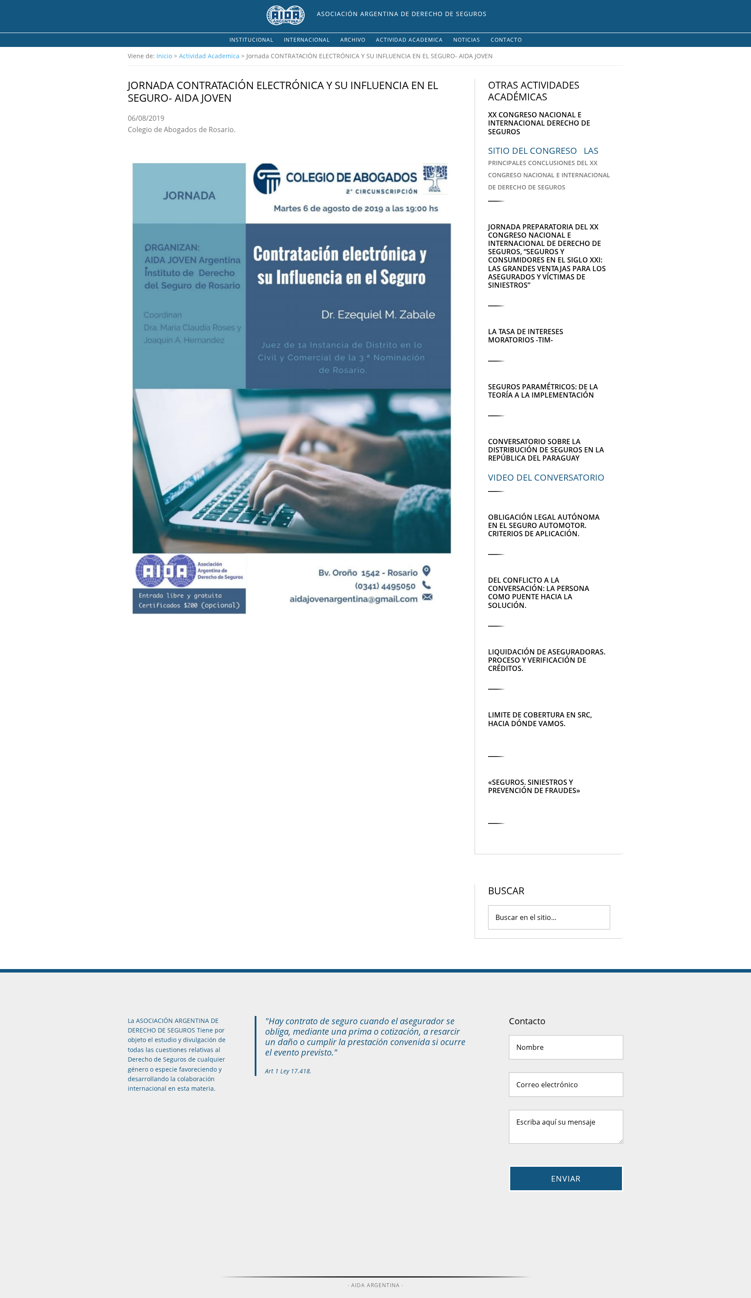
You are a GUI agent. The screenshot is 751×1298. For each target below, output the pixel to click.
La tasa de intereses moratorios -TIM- (525, 336)
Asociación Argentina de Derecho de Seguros (402, 14)
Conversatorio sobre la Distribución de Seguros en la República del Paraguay (546, 450)
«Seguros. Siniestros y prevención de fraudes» (534, 786)
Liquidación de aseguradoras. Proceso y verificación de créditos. (546, 660)
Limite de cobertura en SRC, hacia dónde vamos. (540, 719)
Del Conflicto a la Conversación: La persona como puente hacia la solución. (538, 592)
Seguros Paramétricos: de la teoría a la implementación (543, 391)
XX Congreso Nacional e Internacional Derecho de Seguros (539, 123)
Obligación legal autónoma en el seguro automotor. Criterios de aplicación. (544, 525)
